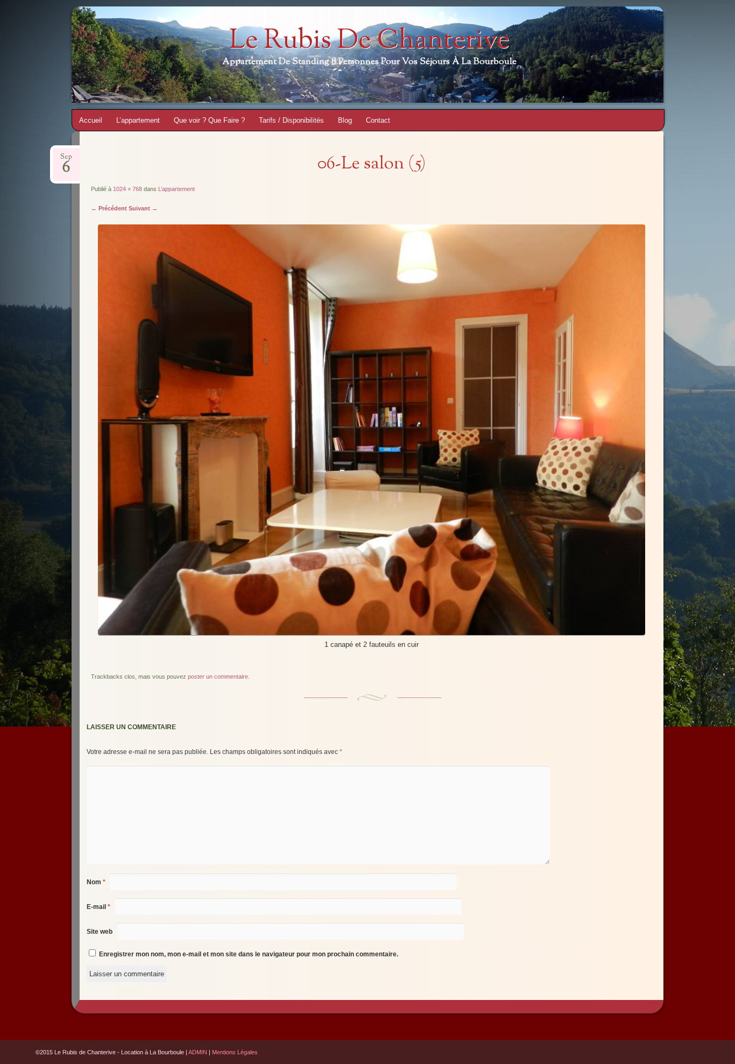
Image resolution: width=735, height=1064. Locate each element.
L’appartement (138, 120)
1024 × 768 (127, 189)
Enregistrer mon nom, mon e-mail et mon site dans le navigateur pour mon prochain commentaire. (248, 954)
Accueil (90, 120)
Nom (96, 882)
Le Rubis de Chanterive (369, 41)
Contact (378, 120)
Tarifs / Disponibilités (291, 120)
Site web (99, 931)
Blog (345, 120)
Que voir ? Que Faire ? (209, 120)
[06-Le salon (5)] (371, 633)
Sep (66, 160)
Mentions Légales (235, 1052)
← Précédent (109, 208)
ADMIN (197, 1052)
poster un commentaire (218, 676)
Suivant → (143, 208)
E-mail (98, 907)
